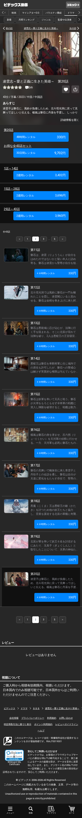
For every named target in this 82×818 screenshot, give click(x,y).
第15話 (37, 394)
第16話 (37, 430)
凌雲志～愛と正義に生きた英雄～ (41, 28)
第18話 (37, 501)
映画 (14, 12)
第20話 (8, 130)
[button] (14, 755)
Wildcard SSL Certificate (14, 763)
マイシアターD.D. (31, 12)
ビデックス (9, 708)
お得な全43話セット (18, 146)
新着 (9, 19)
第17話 (37, 465)
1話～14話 (11, 168)
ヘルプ (41, 730)
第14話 (37, 358)
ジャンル (46, 19)
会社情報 (13, 718)
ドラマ (71, 12)
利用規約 (51, 718)
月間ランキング (26, 19)
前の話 (9, 28)
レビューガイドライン (66, 724)
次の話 (72, 28)
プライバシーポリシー (32, 718)
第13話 (37, 323)
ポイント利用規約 (43, 724)
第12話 (37, 287)
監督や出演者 (65, 19)
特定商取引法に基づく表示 (17, 724)
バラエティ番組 (54, 12)
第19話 (37, 536)
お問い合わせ (66, 718)
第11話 (37, 250)
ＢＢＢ (36, 708)
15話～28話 (12, 189)
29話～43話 (12, 209)
